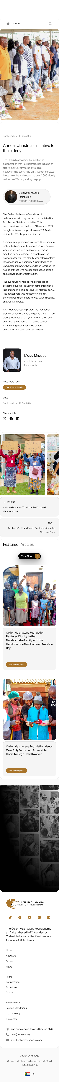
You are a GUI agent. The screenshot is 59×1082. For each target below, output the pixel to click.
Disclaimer (11, 1018)
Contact (10, 992)
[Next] (53, 465)
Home (9, 950)
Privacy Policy (13, 1002)
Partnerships (13, 981)
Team (9, 976)
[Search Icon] (50, 24)
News (9, 966)
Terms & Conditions (16, 1007)
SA (33, 1073)
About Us (11, 955)
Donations (11, 987)
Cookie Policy (13, 1013)
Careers (10, 961)
